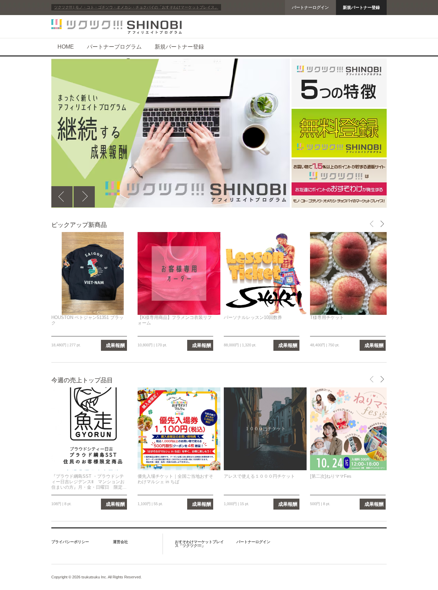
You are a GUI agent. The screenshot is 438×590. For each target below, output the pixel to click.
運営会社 (120, 542)
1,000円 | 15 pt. (236, 504)
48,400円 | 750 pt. (324, 345)
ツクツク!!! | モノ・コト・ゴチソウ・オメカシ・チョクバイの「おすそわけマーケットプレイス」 (136, 7)
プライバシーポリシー (70, 542)
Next (84, 196)
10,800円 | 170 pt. (152, 345)
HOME (65, 47)
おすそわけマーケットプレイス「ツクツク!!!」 (199, 544)
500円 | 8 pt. (320, 504)
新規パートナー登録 (361, 7)
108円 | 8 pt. (61, 504)
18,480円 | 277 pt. (66, 345)
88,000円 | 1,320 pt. (240, 345)
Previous (62, 196)
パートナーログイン (310, 7)
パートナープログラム (114, 47)
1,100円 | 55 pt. (150, 504)
